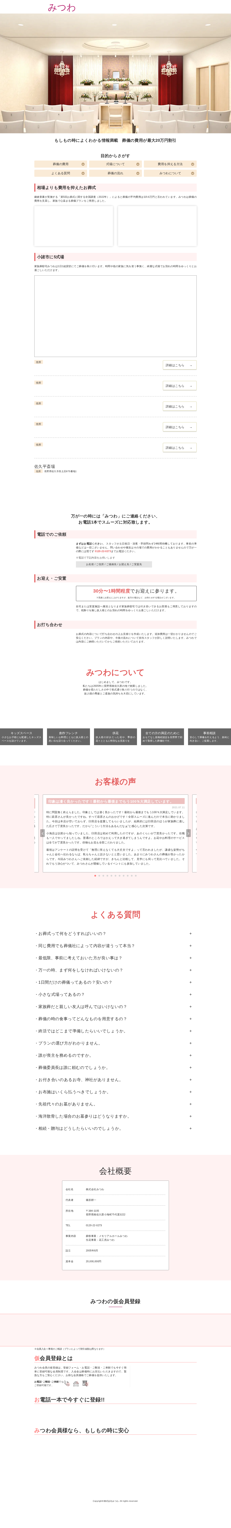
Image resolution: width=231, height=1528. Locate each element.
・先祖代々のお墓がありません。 (66, 1104)
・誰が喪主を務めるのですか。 (64, 1055)
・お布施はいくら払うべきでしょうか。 (72, 1092)
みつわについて (170, 173)
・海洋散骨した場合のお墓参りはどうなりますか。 (82, 1116)
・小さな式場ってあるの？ (59, 994)
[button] (95, 875)
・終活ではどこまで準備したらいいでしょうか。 (81, 1031)
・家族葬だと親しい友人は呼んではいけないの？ (80, 1006)
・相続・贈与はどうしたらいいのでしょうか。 (78, 1128)
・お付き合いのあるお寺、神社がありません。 (78, 1079)
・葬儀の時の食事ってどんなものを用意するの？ (80, 1018)
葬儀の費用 (60, 164)
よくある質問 (60, 173)
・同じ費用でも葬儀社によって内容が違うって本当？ (84, 945)
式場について (115, 164)
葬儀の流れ (115, 173)
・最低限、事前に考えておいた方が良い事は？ (78, 958)
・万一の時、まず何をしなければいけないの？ (78, 970)
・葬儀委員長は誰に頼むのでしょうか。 (72, 1067)
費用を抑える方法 (170, 164)
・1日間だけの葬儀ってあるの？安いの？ (73, 982)
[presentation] (42, 833)
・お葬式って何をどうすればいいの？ (70, 933)
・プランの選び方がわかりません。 (68, 1043)
